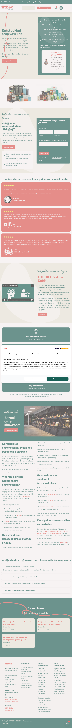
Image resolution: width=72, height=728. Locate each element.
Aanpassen (35, 379)
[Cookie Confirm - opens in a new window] (61, 348)
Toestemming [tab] (13, 354)
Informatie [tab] (59, 354)
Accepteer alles (57, 379)
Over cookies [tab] (36, 354)
